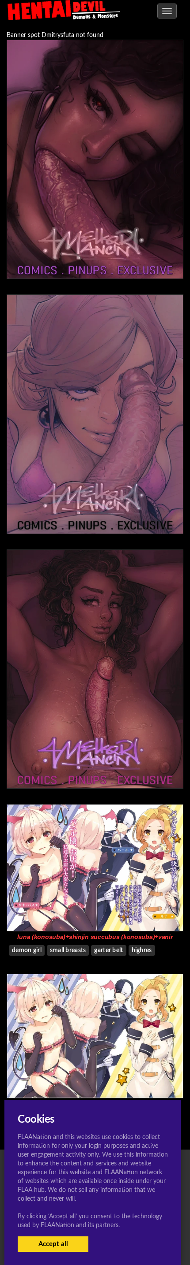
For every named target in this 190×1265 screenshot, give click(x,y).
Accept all (53, 1244)
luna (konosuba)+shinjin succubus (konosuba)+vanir (94, 936)
